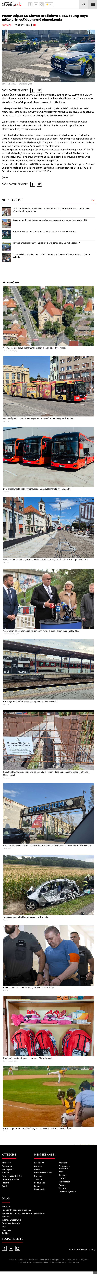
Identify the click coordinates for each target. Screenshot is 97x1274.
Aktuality (6, 1163)
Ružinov (62, 1178)
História (5, 1183)
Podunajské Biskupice (64, 1167)
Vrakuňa (62, 1188)
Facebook (6, 1230)
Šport (4, 1186)
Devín (37, 1169)
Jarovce (38, 1179)
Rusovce (62, 1175)
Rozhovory (7, 1166)
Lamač (37, 1186)
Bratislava (39, 1163)
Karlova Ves (39, 1183)
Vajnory (62, 1185)
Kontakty (6, 1207)
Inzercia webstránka (11, 1220)
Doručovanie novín (11, 1223)
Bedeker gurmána (10, 1179)
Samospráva (8, 1169)
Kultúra (5, 1173)
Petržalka (62, 1163)
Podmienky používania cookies (16, 1210)
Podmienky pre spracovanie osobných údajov (23, 1213)
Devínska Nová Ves (43, 1173)
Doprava (6, 25)
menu (92, 4)
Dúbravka (38, 1176)
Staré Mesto (64, 1182)
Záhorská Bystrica (67, 1192)
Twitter (5, 1233)
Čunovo (38, 1166)
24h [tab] (93, 200)
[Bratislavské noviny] (13, 4)
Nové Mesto (39, 1189)
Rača (60, 1172)
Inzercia (5, 1216)
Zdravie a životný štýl (12, 1176)
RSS (4, 1226)
